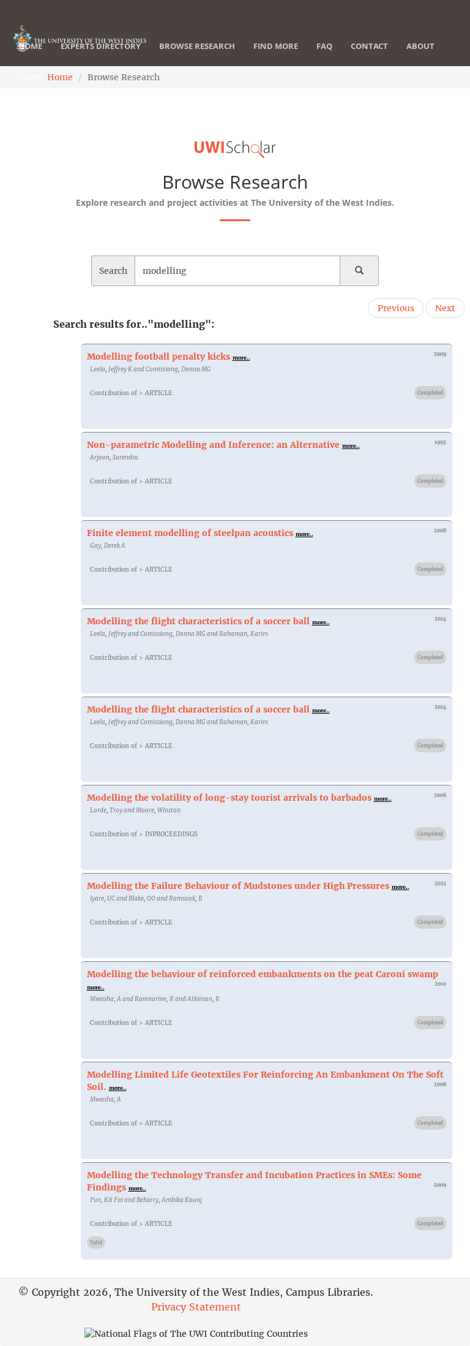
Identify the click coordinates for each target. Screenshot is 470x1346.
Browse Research (197, 45)
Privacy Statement (196, 1307)
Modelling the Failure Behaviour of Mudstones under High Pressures (238, 885)
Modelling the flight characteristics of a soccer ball (198, 621)
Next (445, 308)
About (420, 45)
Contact (369, 45)
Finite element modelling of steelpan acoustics (190, 533)
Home (30, 45)
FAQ (324, 45)
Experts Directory (101, 45)
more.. (241, 357)
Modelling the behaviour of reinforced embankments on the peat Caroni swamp (262, 974)
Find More (275, 45)
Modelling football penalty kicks (158, 356)
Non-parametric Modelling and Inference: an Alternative (213, 444)
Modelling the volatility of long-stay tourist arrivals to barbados (229, 797)
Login (30, 76)
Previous (396, 308)
